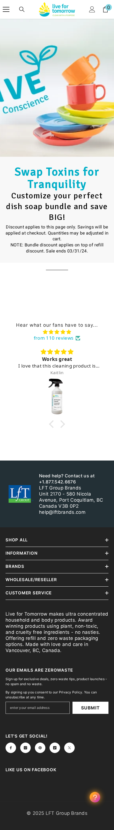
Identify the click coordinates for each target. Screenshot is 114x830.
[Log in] (92, 9)
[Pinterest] (40, 748)
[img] (57, 332)
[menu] (6, 9)
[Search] (22, 9)
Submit (90, 708)
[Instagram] (25, 748)
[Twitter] (69, 748)
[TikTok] (55, 748)
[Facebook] (11, 748)
